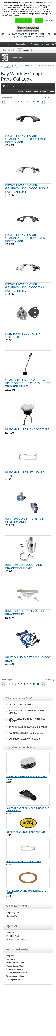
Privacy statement (14, 969)
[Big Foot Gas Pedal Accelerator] (28, 804)
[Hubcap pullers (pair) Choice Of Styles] (28, 414)
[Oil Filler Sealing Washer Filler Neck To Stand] (28, 886)
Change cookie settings (16, 939)
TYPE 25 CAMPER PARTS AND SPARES (28, 727)
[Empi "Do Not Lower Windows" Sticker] (28, 828)
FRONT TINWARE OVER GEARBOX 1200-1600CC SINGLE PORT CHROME (26, 188)
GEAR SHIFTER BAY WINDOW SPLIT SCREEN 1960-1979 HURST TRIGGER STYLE (27, 383)
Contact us (11, 959)
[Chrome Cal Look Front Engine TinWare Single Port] (28, 169)
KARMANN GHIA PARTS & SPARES (26, 733)
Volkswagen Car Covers (49, 44)
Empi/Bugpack (12, 913)
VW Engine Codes (14, 980)
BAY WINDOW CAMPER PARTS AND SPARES (25, 65)
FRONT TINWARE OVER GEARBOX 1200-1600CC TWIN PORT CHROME (25, 287)
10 (34, 102)
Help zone (10, 956)
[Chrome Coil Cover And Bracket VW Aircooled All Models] (28, 549)
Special (11, 16)
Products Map (12, 936)
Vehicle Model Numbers (16, 973)
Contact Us (35, 44)
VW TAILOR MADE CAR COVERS (25, 739)
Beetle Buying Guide (15, 966)
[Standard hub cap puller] (28, 457)
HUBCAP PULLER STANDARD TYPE (23, 861)
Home (3, 65)
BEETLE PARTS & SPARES (22, 705)
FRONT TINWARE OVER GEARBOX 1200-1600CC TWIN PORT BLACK (25, 238)
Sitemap (10, 932)
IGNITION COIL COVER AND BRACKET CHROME (23, 566)
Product (29, 91)
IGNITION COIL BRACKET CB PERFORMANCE (24, 520)
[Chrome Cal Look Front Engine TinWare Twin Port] (28, 268)
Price (36, 91)
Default (45, 91)
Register (28, 36)
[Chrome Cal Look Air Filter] (28, 772)
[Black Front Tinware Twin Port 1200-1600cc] (28, 219)
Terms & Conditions (15, 976)
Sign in (15, 36)
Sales (52, 91)
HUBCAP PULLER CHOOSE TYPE (27, 429)
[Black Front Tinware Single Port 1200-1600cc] (28, 120)
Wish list (40, 36)
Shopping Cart (21, 44)
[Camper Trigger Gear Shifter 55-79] (28, 364)
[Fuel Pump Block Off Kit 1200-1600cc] (28, 318)
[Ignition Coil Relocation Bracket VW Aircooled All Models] (28, 595)
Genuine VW (11, 916)
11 (38, 102)
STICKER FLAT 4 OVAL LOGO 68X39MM (25, 832)
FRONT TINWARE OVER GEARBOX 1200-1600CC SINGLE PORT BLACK (26, 139)
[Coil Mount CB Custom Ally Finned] (28, 503)
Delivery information (15, 963)
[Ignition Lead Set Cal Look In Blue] (28, 642)
